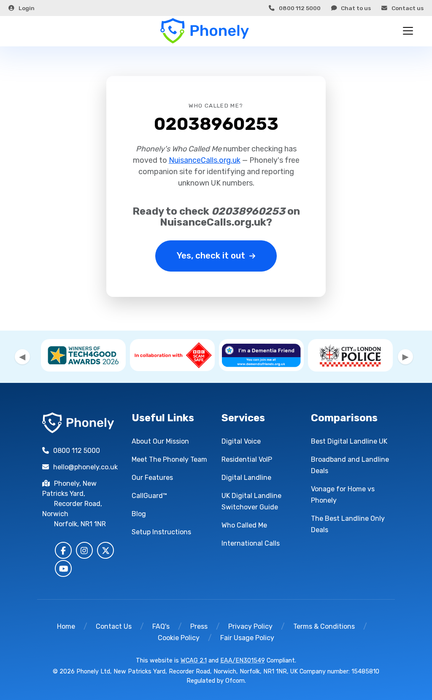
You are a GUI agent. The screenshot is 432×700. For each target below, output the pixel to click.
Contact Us (114, 626)
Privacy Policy (250, 626)
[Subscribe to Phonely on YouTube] (63, 568)
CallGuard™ (149, 496)
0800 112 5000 (300, 8)
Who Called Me (244, 525)
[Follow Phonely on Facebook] (63, 550)
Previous (22, 356)
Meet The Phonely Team (169, 459)
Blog (139, 514)
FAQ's (161, 626)
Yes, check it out (211, 255)
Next (405, 356)
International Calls (250, 543)
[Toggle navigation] (408, 31)
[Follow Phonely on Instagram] (84, 550)
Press (199, 626)
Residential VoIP (246, 459)
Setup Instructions (161, 532)
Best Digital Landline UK (349, 441)
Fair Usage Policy (247, 638)
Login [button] (27, 8)
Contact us (408, 8)
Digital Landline (246, 478)
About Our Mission (160, 441)
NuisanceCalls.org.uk (204, 160)
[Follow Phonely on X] (105, 550)
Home (66, 626)
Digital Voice (241, 441)
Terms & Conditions (324, 626)
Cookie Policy (179, 638)
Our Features (152, 478)
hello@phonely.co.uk (85, 467)
